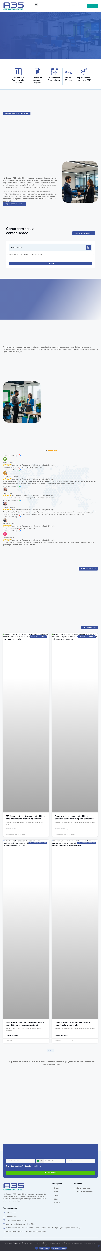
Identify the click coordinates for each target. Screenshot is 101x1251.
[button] (36, 4)
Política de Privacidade (31, 1166)
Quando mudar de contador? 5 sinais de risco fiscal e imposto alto (73, 1023)
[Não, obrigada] (99, 1246)
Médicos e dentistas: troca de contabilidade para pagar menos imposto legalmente (25, 817)
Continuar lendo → (12, 829)
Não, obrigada (44, 1248)
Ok (36, 1248)
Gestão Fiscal (16, 247)
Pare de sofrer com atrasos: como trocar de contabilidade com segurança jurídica (25, 1023)
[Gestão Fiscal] (88, 247)
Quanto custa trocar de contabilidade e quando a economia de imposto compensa (74, 817)
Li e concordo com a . (24, 1166)
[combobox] (40, 1161)
